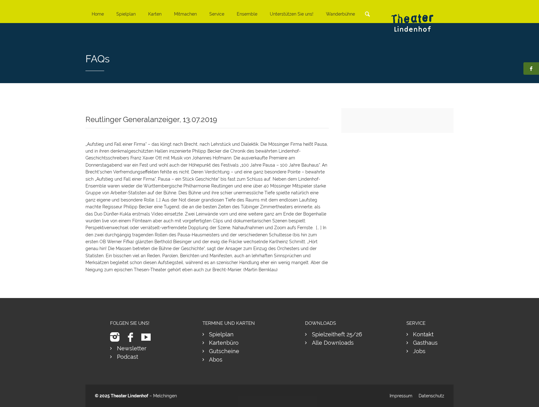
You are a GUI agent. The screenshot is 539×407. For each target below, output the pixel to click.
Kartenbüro (224, 342)
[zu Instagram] (117, 337)
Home (98, 14)
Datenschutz (431, 395)
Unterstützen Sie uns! (291, 14)
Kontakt (423, 334)
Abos (215, 359)
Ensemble (247, 14)
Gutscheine (224, 351)
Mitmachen (185, 14)
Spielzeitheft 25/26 (337, 334)
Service (216, 14)
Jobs (419, 351)
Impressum (401, 395)
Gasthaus (425, 342)
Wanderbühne (340, 14)
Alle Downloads (333, 342)
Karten (155, 14)
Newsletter (131, 348)
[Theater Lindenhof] (418, 18)
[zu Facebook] (133, 337)
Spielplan (126, 14)
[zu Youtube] (148, 337)
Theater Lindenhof (129, 395)
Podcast (127, 356)
